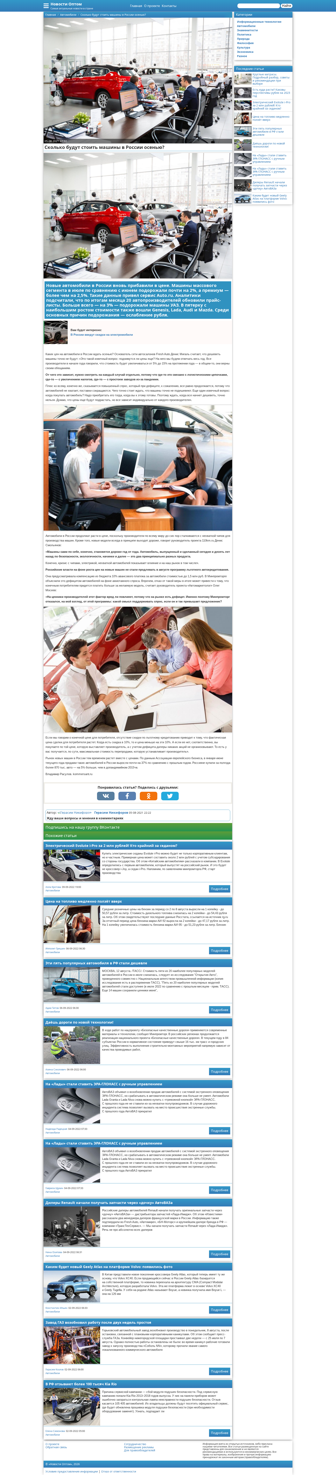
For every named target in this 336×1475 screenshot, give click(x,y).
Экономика (245, 52)
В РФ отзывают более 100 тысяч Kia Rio (81, 1384)
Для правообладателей (139, 1450)
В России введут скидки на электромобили (102, 334)
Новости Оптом (66, 4)
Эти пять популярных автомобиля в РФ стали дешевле (96, 963)
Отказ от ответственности (118, 1471)
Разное (242, 56)
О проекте (152, 6)
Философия (245, 43)
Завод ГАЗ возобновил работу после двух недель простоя (98, 1322)
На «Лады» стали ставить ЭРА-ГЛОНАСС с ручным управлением (104, 1084)
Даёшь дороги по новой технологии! (79, 1022)
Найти (286, 5)
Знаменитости (247, 30)
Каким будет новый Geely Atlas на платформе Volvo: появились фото (109, 1266)
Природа (243, 39)
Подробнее (219, 889)
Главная (136, 6)
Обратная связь (56, 1447)
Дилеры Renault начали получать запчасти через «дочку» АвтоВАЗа (109, 1202)
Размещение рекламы (139, 1447)
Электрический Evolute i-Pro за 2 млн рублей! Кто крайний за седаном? (111, 845)
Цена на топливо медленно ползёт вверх (84, 901)
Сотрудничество (135, 1444)
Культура (243, 47)
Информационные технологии (259, 21)
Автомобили (53, 890)
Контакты (169, 6)
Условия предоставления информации (72, 1471)
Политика (244, 34)
